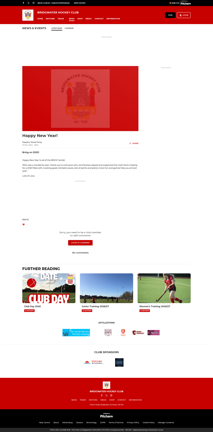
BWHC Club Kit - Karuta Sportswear (54, 3)
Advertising (67, 422)
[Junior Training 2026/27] (106, 288)
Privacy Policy (133, 422)
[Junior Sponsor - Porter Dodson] (119, 362)
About (56, 422)
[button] (40, 18)
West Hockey (80, 3)
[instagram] (33, 3)
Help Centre (44, 422)
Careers (79, 422)
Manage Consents (166, 422)
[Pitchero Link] (186, 4)
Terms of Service (116, 422)
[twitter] (28, 3)
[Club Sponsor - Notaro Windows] (94, 362)
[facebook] (23, 3)
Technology (91, 422)
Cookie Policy (149, 422)
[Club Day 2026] (48, 288)
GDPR (102, 422)
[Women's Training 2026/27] (164, 288)
